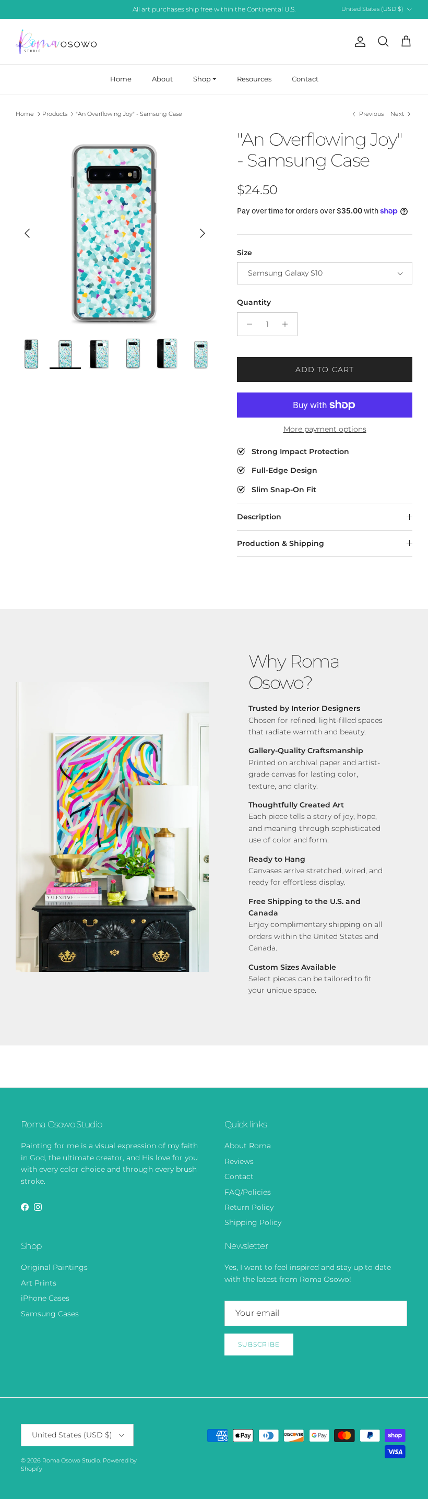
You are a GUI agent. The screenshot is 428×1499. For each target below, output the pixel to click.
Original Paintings (54, 1267)
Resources (254, 79)
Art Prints (38, 1283)
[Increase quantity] (288, 324)
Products (54, 113)
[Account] (358, 41)
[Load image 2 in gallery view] (115, 228)
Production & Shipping (280, 543)
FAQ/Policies (247, 1192)
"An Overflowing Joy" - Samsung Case (129, 113)
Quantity (254, 302)
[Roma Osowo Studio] (56, 41)
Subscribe (259, 1344)
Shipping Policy (252, 1222)
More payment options (324, 429)
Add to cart (324, 369)
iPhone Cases (45, 1298)
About (162, 79)
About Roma (247, 1145)
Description (259, 516)
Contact (305, 79)
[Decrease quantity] (246, 324)
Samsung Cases (50, 1313)
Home (121, 79)
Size (244, 252)
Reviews (239, 1161)
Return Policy (249, 1207)
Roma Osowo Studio (71, 1460)
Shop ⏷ (205, 79)
